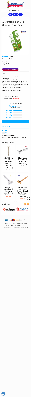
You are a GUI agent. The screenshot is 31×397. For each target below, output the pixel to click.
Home (3, 18)
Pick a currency (13, 10)
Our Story (13, 223)
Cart (21, 14)
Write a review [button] (15, 121)
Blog (26, 227)
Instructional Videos (19, 227)
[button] (5, 56)
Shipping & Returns (22, 223)
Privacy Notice (10, 225)
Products (7, 18)
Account (16, 14)
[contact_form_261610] (3, 394)
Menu (10, 14)
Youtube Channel (7, 227)
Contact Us (7, 223)
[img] (5, 130)
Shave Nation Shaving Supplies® (15, 230)
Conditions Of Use (20, 225)
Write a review (16, 98)
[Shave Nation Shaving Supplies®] (15, 7)
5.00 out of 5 (19, 106)
